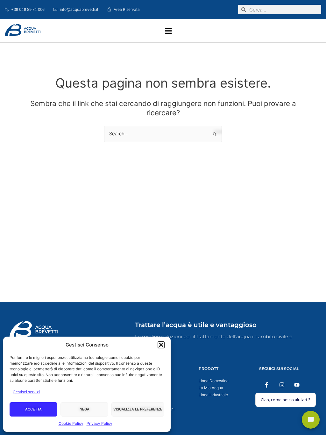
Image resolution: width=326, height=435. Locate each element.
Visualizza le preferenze (137, 409)
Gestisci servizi (26, 391)
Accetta (33, 409)
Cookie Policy (71, 423)
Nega (84, 409)
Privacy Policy (99, 423)
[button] (161, 345)
